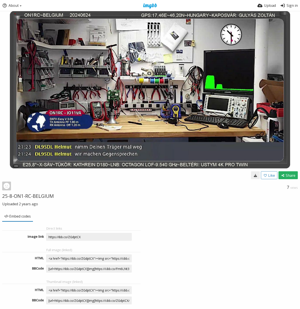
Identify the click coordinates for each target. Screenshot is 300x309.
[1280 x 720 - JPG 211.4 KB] (255, 175)
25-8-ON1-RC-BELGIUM (28, 196)
